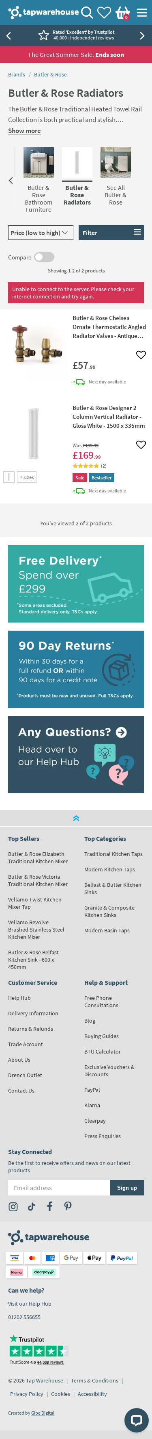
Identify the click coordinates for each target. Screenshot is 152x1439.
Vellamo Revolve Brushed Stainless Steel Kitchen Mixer (36, 929)
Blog (89, 1020)
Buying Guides (101, 1036)
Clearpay (95, 1120)
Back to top (76, 818)
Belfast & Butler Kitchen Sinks (112, 888)
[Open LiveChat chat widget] (136, 1420)
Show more (24, 130)
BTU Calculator (102, 1051)
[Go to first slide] (144, 35)
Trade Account (25, 1044)
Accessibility (92, 1394)
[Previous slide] (8, 35)
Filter (90, 233)
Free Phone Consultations (101, 1001)
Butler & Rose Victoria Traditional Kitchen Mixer (38, 880)
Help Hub (19, 997)
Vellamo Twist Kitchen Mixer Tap (35, 903)
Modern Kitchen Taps (109, 869)
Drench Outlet (25, 1075)
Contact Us (21, 1090)
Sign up (127, 1187)
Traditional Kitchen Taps (113, 854)
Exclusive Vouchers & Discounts (109, 1070)
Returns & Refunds (30, 1028)
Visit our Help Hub (29, 1303)
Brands (16, 74)
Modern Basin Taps (107, 930)
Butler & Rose (50, 74)
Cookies (60, 1394)
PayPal (92, 1089)
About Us (19, 1059)
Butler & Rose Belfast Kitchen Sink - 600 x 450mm (33, 960)
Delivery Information (33, 1013)
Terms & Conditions (94, 1380)
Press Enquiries (102, 1136)
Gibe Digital (42, 1413)
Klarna (92, 1105)
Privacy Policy (26, 1394)
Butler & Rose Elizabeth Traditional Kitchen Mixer (38, 857)
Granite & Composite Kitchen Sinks (109, 911)
